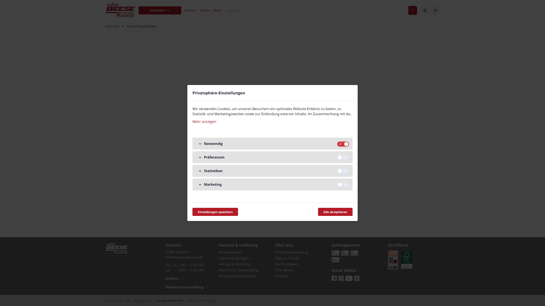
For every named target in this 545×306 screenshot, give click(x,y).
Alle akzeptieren (335, 212)
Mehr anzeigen (204, 121)
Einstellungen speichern (215, 212)
